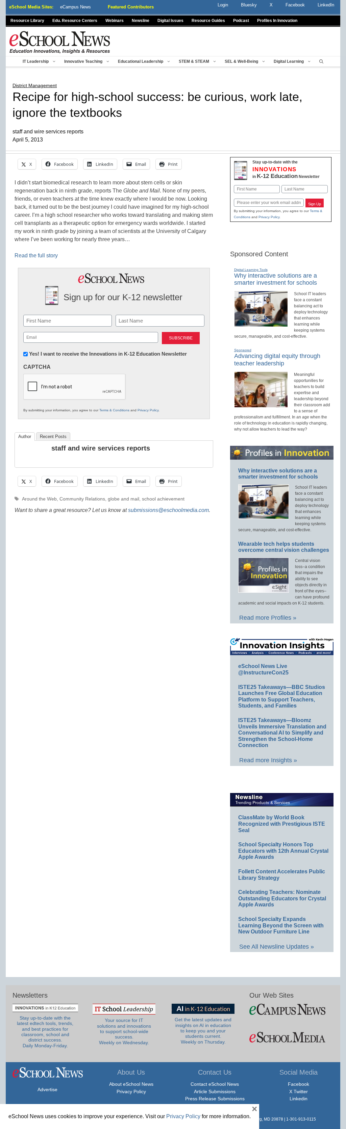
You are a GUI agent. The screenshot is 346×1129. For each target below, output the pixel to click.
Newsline (140, 20)
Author (24, 436)
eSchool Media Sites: (31, 6)
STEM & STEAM (194, 61)
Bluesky (249, 4)
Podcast (241, 20)
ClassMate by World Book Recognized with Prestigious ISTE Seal (281, 824)
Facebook (298, 1084)
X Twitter (298, 1091)
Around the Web (39, 499)
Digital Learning (289, 61)
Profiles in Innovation (277, 20)
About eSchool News (131, 1084)
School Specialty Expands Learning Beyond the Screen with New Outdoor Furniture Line (281, 925)
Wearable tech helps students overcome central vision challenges (283, 547)
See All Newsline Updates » (276, 946)
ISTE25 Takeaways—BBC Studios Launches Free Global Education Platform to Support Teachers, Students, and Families (281, 696)
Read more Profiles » (267, 617)
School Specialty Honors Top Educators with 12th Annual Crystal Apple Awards (283, 851)
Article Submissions (215, 1091)
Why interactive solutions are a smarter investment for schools (275, 279)
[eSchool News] (59, 42)
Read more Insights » (268, 760)
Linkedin (298, 1098)
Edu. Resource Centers (74, 20)
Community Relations (82, 499)
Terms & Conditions (114, 410)
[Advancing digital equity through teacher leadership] (261, 404)
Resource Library (27, 20)
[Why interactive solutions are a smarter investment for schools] (261, 324)
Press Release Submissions (215, 1098)
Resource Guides (208, 20)
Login (223, 4)
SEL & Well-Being (241, 61)
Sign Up (314, 204)
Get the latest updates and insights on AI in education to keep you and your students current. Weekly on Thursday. (203, 1030)
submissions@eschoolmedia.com (168, 510)
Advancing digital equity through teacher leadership (277, 360)
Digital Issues (170, 20)
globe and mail (123, 499)
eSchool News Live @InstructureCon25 (263, 669)
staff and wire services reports (100, 448)
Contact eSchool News (215, 1084)
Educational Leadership (140, 61)
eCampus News (75, 6)
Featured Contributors (131, 6)
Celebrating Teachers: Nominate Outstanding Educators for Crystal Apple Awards (282, 898)
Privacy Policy (148, 410)
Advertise (47, 1089)
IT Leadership (36, 61)
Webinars (114, 20)
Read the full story (36, 255)
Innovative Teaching (83, 61)
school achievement (163, 499)
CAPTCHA (37, 367)
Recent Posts (53, 436)
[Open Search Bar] (321, 61)
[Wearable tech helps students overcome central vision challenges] (263, 589)
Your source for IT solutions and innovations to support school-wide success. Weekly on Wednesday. (124, 1031)
